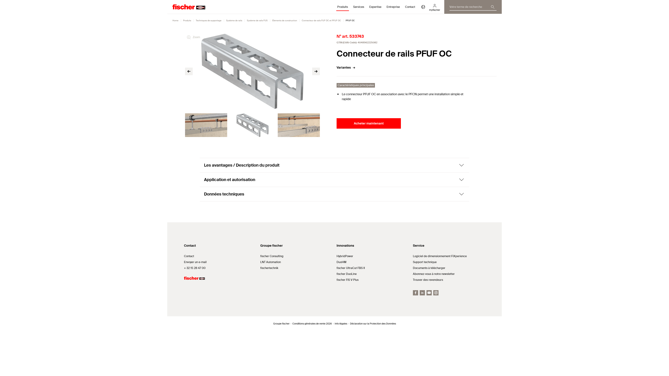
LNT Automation (270, 262)
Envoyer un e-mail (195, 262)
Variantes (344, 67)
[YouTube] (429, 292)
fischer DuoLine (347, 274)
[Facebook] (415, 292)
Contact (410, 7)
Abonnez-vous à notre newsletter (434, 274)
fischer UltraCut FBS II (351, 268)
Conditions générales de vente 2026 (312, 323)
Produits (187, 20)
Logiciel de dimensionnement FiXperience (440, 256)
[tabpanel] (206, 125)
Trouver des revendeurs (428, 280)
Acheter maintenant (369, 123)
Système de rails (234, 20)
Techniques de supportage (208, 20)
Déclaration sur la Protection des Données (373, 323)
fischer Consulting (271, 256)
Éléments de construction (284, 20)
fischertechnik (269, 268)
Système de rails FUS (257, 20)
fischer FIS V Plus (348, 280)
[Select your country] (423, 7)
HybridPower (345, 256)
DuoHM (341, 262)
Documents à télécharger (429, 268)
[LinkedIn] (422, 292)
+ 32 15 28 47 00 (195, 268)
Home (175, 20)
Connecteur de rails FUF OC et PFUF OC (321, 20)
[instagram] (436, 292)
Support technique (425, 262)
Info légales (341, 323)
